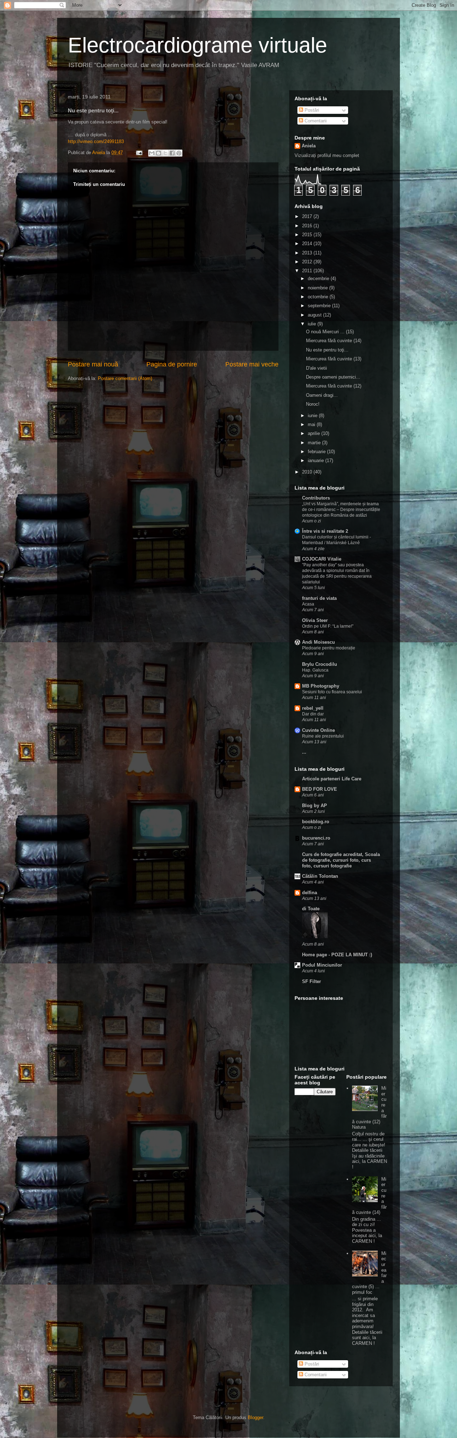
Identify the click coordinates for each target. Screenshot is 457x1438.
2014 (307, 243)
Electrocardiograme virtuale (197, 45)
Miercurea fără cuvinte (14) (333, 340)
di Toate (311, 908)
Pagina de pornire (171, 364)
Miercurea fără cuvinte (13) (333, 358)
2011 (307, 270)
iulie (312, 323)
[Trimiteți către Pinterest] (178, 153)
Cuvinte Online (318, 730)
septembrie (320, 305)
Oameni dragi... (322, 395)
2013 (307, 252)
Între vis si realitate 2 (325, 531)
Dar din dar (313, 714)
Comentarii (315, 120)
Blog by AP (314, 805)
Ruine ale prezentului (323, 736)
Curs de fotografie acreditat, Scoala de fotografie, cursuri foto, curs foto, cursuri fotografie (341, 860)
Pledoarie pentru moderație (328, 647)
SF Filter (311, 981)
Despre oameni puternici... (333, 377)
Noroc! (313, 404)
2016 (307, 225)
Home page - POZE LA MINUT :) (337, 954)
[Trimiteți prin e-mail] (151, 153)
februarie (317, 451)
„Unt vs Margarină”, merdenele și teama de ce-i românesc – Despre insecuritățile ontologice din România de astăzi (341, 509)
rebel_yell (312, 708)
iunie (313, 415)
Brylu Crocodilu (319, 664)
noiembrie (318, 287)
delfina (309, 892)
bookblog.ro (315, 821)
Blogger (255, 1417)
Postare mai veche (251, 364)
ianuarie (316, 460)
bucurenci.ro (316, 838)
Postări (311, 110)
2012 (307, 261)
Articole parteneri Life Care (331, 778)
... (304, 752)
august (315, 315)
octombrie (319, 296)
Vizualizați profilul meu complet (327, 155)
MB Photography (320, 686)
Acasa (308, 604)
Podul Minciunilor (322, 965)
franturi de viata (319, 598)
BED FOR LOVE (319, 789)
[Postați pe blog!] (158, 153)
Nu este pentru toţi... (327, 350)
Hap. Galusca (315, 670)
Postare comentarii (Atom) (125, 378)
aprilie (314, 433)
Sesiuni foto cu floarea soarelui (332, 691)
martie (315, 442)
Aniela (309, 145)
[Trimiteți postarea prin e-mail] (139, 152)
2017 (307, 216)
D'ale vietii (316, 368)
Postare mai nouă (93, 364)
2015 (307, 234)
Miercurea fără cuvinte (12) (333, 386)
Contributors (316, 498)
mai (312, 424)
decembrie (319, 278)
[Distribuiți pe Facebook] (172, 153)
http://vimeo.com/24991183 (96, 141)
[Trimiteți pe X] (165, 153)
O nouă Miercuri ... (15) (330, 331)
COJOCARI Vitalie (321, 559)
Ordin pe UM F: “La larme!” (327, 626)
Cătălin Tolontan (320, 876)
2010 (307, 472)
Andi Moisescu (318, 642)
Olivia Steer (315, 620)
